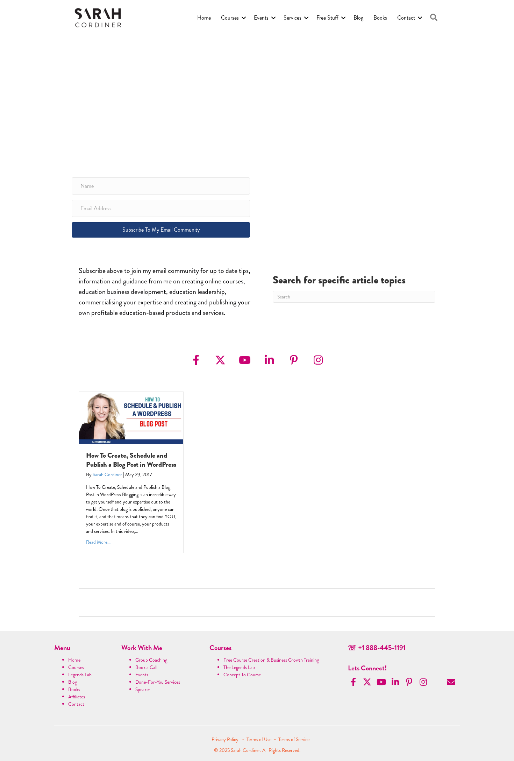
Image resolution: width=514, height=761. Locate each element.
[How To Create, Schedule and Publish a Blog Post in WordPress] (131, 417)
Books (380, 18)
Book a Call (146, 667)
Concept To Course (242, 674)
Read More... (98, 541)
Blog (358, 18)
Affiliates (76, 696)
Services (292, 18)
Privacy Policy (226, 739)
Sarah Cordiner (107, 474)
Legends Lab (80, 674)
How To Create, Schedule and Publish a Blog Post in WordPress (131, 460)
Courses (230, 18)
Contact (406, 18)
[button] (433, 17)
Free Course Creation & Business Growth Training (271, 659)
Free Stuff (327, 18)
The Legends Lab (239, 667)
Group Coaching (151, 659)
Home (204, 18)
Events (261, 18)
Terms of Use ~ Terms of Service (278, 739)
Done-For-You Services (157, 681)
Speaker (142, 689)
